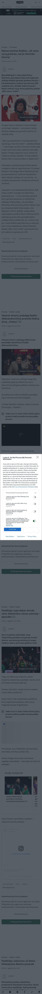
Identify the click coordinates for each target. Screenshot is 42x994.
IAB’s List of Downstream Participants (23, 487)
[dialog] (21, 497)
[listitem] (21, 493)
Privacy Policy (32, 536)
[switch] (34, 497)
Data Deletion (10, 536)
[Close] (38, 458)
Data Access (21, 536)
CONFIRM (12, 529)
